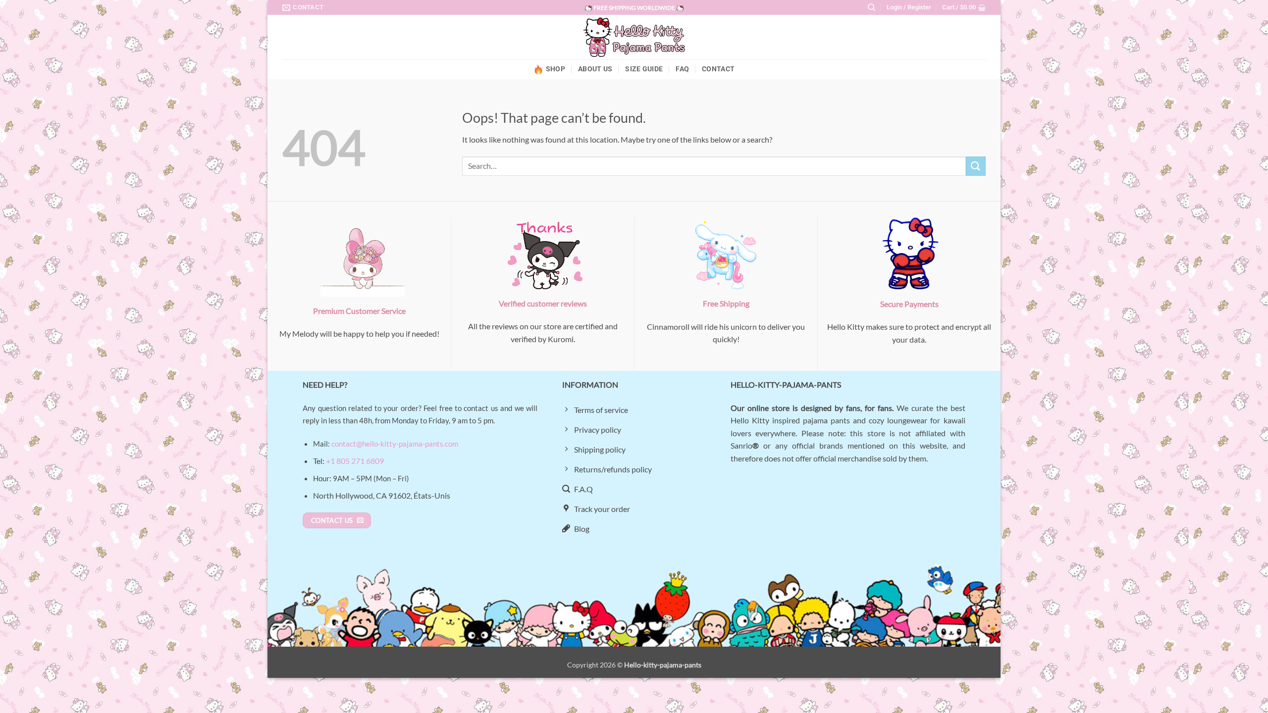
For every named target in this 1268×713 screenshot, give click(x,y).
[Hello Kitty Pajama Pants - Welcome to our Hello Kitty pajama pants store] (634, 37)
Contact (718, 69)
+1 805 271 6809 (355, 460)
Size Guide (644, 69)
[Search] (871, 7)
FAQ (682, 69)
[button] (909, 7)
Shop (555, 69)
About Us (595, 69)
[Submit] (976, 166)
